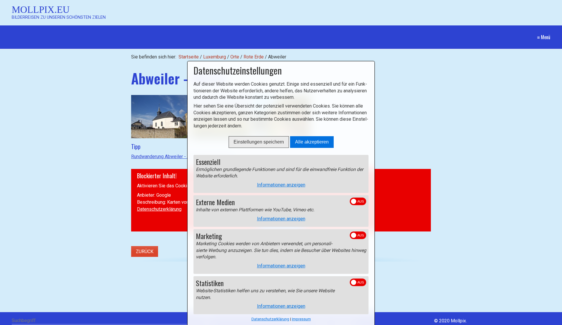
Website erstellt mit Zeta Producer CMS (509, 321)
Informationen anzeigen (281, 185)
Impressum (301, 319)
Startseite (189, 57)
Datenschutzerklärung (159, 209)
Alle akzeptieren (312, 141)
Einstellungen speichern (259, 141)
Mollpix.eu (41, 9)
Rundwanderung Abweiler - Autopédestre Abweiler (182, 156)
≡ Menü (543, 37)
